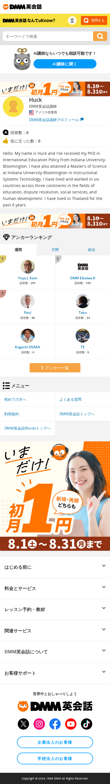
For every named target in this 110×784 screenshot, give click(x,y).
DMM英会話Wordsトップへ (27, 428)
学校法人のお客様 (55, 758)
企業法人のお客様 (55, 742)
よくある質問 (71, 399)
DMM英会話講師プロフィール (54, 119)
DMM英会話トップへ (77, 413)
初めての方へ (15, 399)
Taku (83, 312)
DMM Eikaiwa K (82, 278)
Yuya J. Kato (27, 278)
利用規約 (11, 413)
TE (83, 347)
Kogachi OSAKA (27, 347)
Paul (27, 312)
